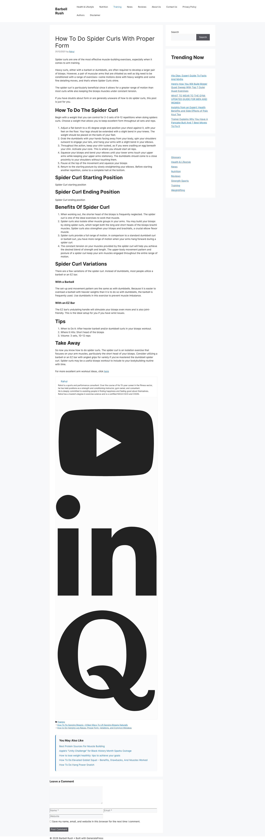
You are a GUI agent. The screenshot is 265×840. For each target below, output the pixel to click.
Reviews (142, 7)
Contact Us (171, 7)
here (106, 371)
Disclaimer (95, 15)
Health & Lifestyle (85, 7)
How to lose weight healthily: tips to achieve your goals (89, 755)
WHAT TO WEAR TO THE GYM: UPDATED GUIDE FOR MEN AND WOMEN (189, 99)
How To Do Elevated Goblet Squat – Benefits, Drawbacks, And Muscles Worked (103, 760)
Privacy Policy (189, 7)
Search (175, 32)
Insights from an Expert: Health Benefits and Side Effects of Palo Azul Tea (189, 111)
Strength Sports (180, 180)
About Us (156, 7)
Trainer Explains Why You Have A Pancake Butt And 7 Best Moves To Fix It (189, 123)
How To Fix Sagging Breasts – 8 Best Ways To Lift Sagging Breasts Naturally (92, 725)
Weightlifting (178, 190)
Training (117, 7)
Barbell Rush (61, 11)
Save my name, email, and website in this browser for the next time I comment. (96, 821)
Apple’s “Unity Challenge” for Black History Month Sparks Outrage (95, 750)
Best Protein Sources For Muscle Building (82, 746)
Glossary (176, 157)
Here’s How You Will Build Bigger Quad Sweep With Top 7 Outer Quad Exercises (189, 87)
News (129, 7)
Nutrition (103, 7)
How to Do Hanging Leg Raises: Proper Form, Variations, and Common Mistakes (94, 728)
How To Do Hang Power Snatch (76, 764)
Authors (80, 15)
